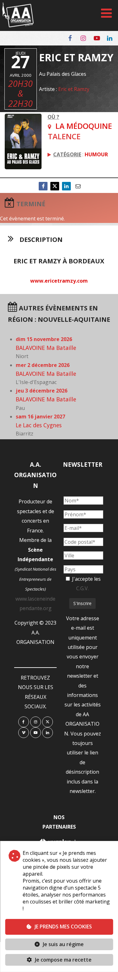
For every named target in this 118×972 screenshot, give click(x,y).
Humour (96, 154)
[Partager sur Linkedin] (66, 186)
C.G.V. (82, 588)
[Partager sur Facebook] (43, 186)
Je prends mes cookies (63, 926)
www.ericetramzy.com (59, 280)
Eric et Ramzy (73, 89)
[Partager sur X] (54, 186)
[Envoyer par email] (78, 186)
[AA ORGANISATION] (18, 25)
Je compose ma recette (63, 959)
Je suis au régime (63, 944)
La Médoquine (83, 126)
